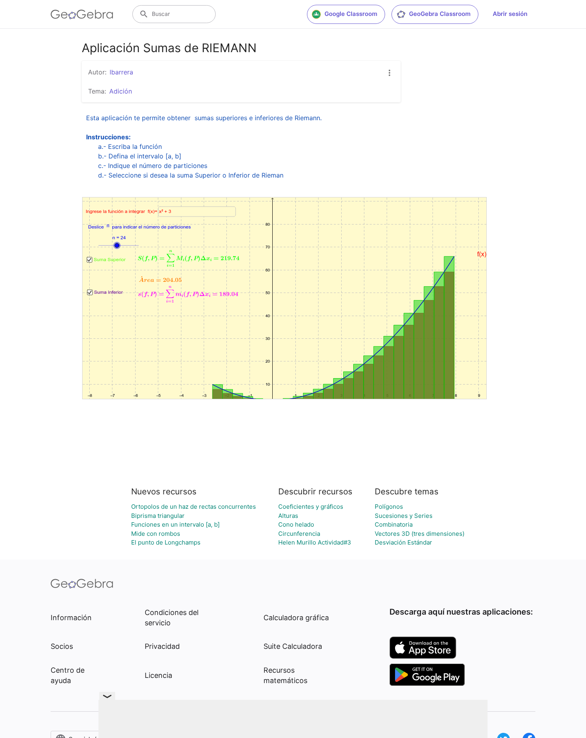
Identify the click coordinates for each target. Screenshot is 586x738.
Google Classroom (350, 14)
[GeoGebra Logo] (82, 14)
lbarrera (121, 72)
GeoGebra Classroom (439, 14)
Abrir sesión (510, 14)
